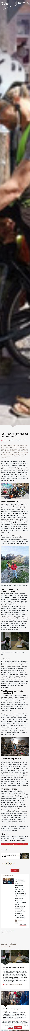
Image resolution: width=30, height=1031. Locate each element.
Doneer (13, 870)
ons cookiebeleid (24, 1025)
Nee (6, 932)
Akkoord (19, 1027)
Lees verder (23, 924)
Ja (2, 932)
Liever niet (10, 1027)
